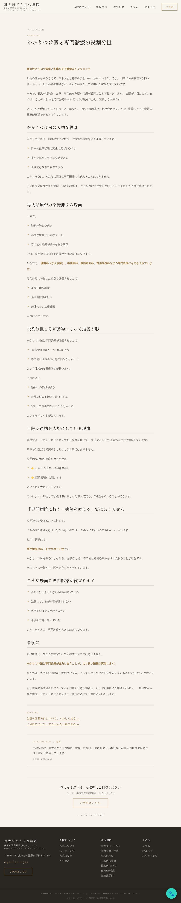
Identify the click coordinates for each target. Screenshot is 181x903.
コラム (134, 7)
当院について (82, 7)
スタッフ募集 (149, 855)
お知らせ (119, 7)
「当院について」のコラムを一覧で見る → (53, 724)
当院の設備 (65, 855)
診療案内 (101, 7)
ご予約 (169, 7)
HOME (30, 30)
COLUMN (39, 30)
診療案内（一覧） (111, 845)
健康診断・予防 (110, 850)
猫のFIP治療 (108, 870)
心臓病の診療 (108, 860)
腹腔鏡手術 (107, 875)
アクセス (150, 7)
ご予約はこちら (90, 802)
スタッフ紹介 (67, 850)
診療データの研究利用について (102, 898)
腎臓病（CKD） (110, 865)
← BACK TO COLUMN (90, 815)
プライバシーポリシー (75, 898)
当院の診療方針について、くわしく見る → (53, 718)
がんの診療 (107, 855)
